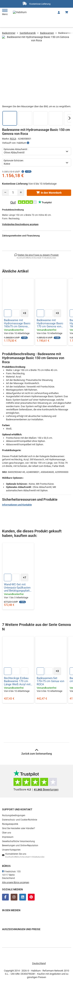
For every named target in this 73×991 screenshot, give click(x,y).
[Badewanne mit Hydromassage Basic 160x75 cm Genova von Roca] (18, 294)
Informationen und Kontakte (17, 504)
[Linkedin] (22, 897)
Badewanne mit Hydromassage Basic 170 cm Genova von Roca (50, 323)
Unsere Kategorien (11, 849)
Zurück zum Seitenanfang (36, 753)
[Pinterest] (31, 897)
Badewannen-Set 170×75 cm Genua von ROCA (50, 681)
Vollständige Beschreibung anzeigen (20, 224)
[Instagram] (14, 897)
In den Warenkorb (51, 192)
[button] (69, 118)
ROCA (13, 138)
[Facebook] (5, 897)
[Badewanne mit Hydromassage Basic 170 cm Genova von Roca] (51, 294)
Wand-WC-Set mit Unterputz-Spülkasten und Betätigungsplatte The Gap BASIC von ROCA (17, 587)
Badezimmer (8, 33)
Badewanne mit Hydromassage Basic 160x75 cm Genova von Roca (17, 323)
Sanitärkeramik (28, 33)
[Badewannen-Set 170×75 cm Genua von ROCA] (51, 652)
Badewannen (47, 33)
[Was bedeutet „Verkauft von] (28, 143)
